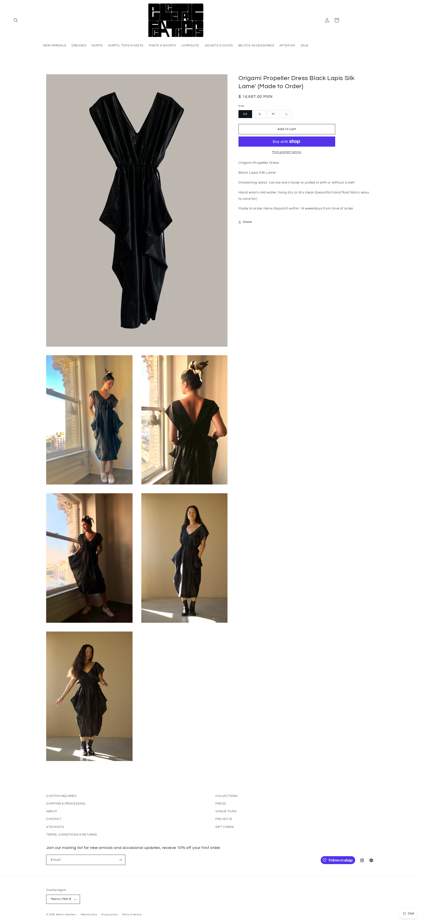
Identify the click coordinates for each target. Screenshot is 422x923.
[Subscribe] (120, 860)
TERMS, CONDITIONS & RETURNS (71, 834)
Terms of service (131, 914)
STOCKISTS (55, 826)
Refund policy (89, 914)
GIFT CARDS (224, 826)
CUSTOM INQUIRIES (61, 795)
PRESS (220, 803)
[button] (16, 20)
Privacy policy (109, 914)
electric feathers (66, 914)
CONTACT (53, 819)
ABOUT (51, 811)
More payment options (286, 152)
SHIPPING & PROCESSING (65, 803)
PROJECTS (223, 819)
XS (245, 114)
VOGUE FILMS (226, 811)
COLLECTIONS (226, 795)
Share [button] (247, 221)
